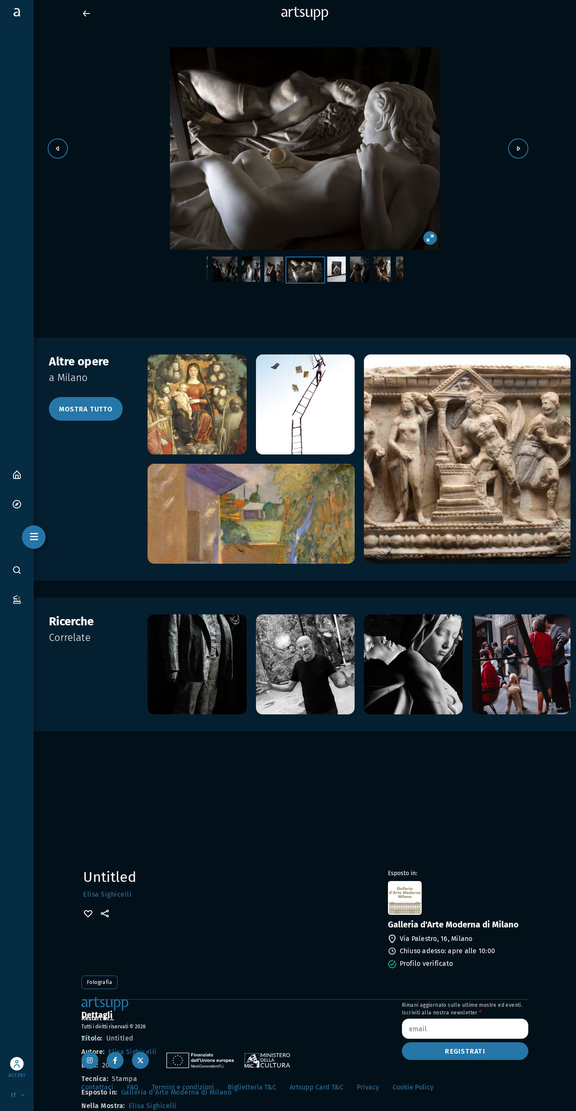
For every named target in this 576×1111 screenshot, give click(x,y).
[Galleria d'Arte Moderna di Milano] (457, 898)
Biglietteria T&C (252, 1087)
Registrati (465, 1051)
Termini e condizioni (183, 1087)
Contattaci (97, 1087)
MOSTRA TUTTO (86, 409)
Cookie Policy (413, 1087)
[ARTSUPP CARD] (16, 599)
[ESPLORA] (16, 504)
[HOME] (16, 474)
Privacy (368, 1087)
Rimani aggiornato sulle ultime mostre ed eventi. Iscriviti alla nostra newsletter (462, 1009)
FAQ (132, 1087)
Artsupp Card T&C (316, 1087)
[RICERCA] (16, 570)
